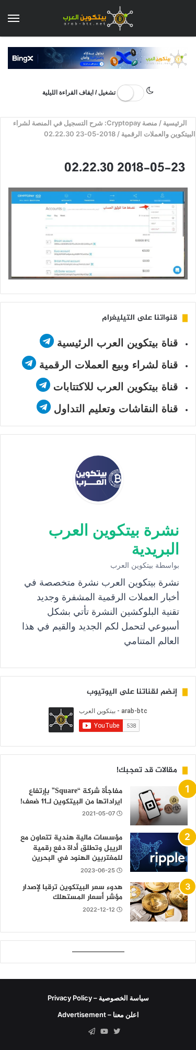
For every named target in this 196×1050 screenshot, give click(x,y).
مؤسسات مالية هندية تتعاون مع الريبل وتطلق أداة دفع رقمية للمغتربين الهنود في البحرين (71, 848)
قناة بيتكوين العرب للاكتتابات (114, 386)
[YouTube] (104, 1031)
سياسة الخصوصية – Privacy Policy (98, 998)
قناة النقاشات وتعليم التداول (116, 408)
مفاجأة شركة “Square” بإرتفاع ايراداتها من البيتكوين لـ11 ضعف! (71, 796)
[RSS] (79, 1031)
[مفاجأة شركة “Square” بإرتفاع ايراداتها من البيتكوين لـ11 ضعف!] (159, 805)
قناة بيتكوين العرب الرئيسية (117, 342)
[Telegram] (92, 1031)
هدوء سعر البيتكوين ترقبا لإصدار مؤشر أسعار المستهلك (72, 892)
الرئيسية (176, 123)
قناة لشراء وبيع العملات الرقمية (108, 364)
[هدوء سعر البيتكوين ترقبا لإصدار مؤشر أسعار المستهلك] (159, 901)
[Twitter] (117, 1031)
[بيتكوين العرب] (98, 18)
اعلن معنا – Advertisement (98, 1014)
